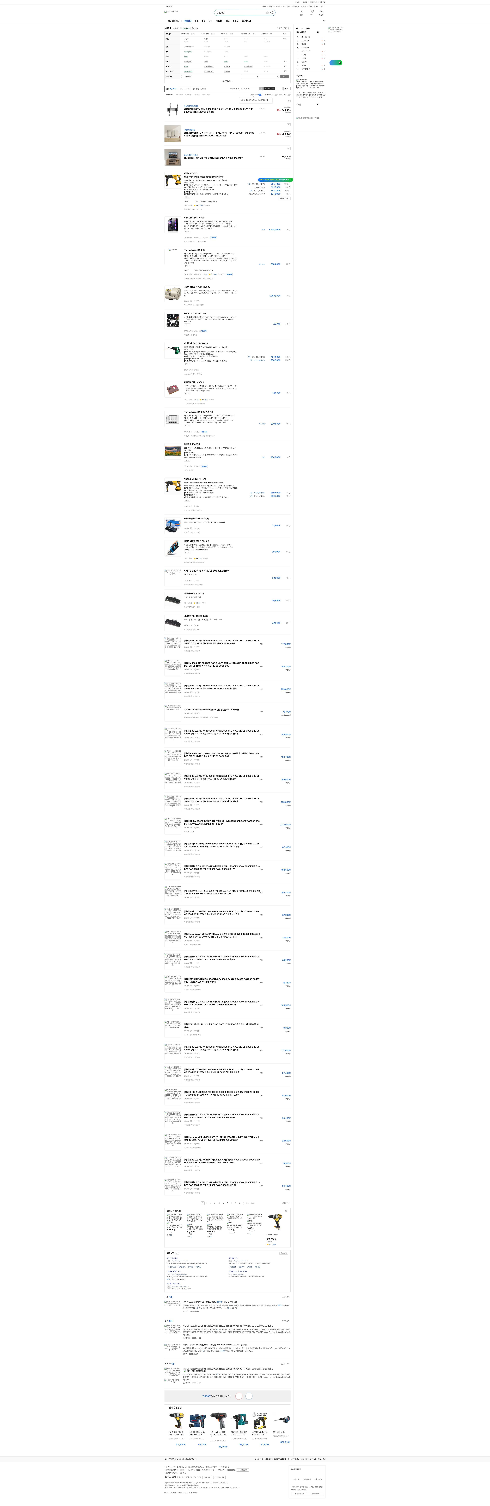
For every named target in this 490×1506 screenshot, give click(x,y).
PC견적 (278, 7)
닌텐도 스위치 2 (307, 51)
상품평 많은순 (206, 95)
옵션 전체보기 (226, 81)
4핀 (235, 317)
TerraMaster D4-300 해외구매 (198, 412)
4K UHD (208, 448)
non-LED (187, 322)
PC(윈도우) (219, 386)
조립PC (271, 7)
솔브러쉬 (208, 547)
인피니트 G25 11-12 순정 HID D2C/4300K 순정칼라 (206, 571)
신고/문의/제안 (307, 1479)
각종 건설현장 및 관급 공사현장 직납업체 (179, 1289)
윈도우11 (304, 62)
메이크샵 (322, 2)
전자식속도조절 (194, 189)
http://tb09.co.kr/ (238, 1274)
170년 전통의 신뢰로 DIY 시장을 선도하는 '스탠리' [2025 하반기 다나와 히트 (317, 85)
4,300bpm (211, 185)
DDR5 (218, 224)
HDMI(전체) (193, 455)
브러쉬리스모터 (189, 183)
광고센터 (313, 1459)
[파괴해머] (230, 46)
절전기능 (206, 258)
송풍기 (186, 291)
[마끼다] (250, 38)
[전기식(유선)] (210, 51)
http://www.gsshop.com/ (179, 1274)
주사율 (214, 448)
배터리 (168, 62)
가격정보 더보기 (281, 184)
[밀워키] (190, 41)
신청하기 (282, 1253)
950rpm (197, 352)
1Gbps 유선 (226, 226)
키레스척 (193, 359)
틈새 (203, 547)
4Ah (220, 486)
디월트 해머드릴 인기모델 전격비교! (205, 202)
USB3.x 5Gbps (228, 254)
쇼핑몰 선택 (233, 89)
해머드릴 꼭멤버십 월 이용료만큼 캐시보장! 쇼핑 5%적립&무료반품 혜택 (250, 1263)
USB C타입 (197, 256)
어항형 (203, 228)
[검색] (272, 13)
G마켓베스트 (172, 1267)
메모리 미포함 (226, 224)
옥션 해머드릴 (233, 1258)
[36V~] (250, 56)
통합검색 (188, 21)
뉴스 (210, 21)
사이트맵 (304, 1459)
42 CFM (204, 319)
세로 (187, 261)
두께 (195, 261)
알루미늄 (219, 258)
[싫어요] (238, 1396)
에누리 (297, 2)
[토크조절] (270, 66)
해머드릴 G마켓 (172, 1258)
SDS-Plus (193, 192)
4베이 (219, 254)
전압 (167, 57)
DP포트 (186, 228)
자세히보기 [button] (207, 1477)
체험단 (316, 7)
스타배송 (190, 1267)
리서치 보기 (171, 39)
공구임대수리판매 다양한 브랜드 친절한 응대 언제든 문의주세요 (247, 1277)
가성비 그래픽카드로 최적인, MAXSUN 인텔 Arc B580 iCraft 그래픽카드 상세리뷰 (215, 1345)
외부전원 (226, 258)
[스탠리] (210, 41)
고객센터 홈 (296, 1479)
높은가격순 (188, 95)
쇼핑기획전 (295, 7)
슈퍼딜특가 (182, 1267)
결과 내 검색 (268, 89)
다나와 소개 (259, 1459)
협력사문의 (322, 1459)
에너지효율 (226, 448)
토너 (185, 522)
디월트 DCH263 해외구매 (195, 479)
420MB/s (209, 256)
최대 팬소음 (213, 319)
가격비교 (184, 89)
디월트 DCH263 (191, 173)
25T (231, 317)
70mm (207, 317)
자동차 (264, 7)
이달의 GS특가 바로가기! (176, 1279)
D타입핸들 (208, 194)
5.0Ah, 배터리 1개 (260, 187)
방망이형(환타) (191, 388)
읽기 (204, 256)
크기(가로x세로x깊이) (225, 455)
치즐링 (212, 189)
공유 (324, 21)
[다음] (324, 32)
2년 (208, 261)
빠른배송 (188, 76)
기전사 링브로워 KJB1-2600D (197, 287)
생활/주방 (224, 34)
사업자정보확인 (242, 1470)
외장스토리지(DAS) (190, 254)
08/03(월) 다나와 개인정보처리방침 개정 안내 (185, 1459)
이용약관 (268, 1459)
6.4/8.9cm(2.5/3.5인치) (206, 254)
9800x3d (305, 40)
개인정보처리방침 (280, 1459)
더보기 (322, 7)
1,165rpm (197, 185)
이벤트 (311, 7)
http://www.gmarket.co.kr (180, 1261)
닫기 (186, 197)
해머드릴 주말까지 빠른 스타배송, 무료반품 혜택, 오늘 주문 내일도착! (187, 1263)
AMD (230, 221)
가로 (232, 258)
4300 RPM (224, 317)
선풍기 (304, 58)
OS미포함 (218, 221)
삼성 (190, 522)
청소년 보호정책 (293, 1459)
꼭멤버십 (198, 1267)
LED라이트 (199, 194)
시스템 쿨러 (188, 317)
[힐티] (250, 41)
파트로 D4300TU (192, 444)
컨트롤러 (194, 386)
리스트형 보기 (277, 88)
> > (199, 278)
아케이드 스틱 (203, 386)
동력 (167, 52)
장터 (203, 21)
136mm (209, 423)
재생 (195, 597)
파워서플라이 (195, 228)
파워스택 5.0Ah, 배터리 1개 (257, 194)
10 (239, 1203)
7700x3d (305, 48)
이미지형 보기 (281, 88)
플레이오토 (313, 2)
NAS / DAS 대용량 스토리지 (203, 270)
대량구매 (213, 238)
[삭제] (267, 12)
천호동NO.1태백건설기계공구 (238, 1271)
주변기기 (187, 386)
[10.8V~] (210, 56)
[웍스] (270, 38)
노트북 (304, 65)
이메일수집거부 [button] (299, 1494)
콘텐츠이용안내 (219, 1477)
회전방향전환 (204, 189)
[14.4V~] (230, 56)
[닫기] (269, 100)
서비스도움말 (318, 1479)
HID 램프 (194, 575)
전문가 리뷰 (186, 1338)
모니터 (304, 55)
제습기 (304, 44)
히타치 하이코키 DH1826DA (196, 343)
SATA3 (199, 258)
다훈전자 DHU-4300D (194, 382)
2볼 (192, 319)
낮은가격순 (179, 95)
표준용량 (206, 522)
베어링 (188, 319)
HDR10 (191, 453)
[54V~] (270, 56)
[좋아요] (249, 1396)
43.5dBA (221, 319)
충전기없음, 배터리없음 (259, 184)
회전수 (191, 185)
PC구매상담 (286, 7)
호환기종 (212, 386)
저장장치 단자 (188, 256)
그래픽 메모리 (210, 226)
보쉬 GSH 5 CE (279, 1432)
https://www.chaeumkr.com (180, 1286)
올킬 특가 (241, 1267)
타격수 (204, 185)
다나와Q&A (246, 21)
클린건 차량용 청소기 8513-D (196, 541)
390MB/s (222, 256)
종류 (167, 47)
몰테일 (305, 2)
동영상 (235, 21)
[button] (301, 13)
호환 (195, 522)
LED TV (187, 448)
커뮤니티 (303, 7)
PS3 (224, 386)
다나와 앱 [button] (169, 7)
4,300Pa (214, 545)
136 (199, 261)
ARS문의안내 (315, 1494)
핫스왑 (212, 258)
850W (225, 221)
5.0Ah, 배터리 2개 (260, 191)
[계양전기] (270, 41)
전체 (171, 89)
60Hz (219, 448)
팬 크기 (201, 317)
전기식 (200, 291)
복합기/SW (205, 34)
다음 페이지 (243, 1203)
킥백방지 (214, 356)
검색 (284, 76)
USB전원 (212, 388)
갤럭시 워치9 (306, 37)
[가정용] (250, 71)
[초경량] (270, 71)
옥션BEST (233, 1267)
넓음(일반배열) (202, 388)
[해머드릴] (210, 46)
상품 (196, 21)
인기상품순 (169, 95)
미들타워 (209, 228)
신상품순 (197, 95)
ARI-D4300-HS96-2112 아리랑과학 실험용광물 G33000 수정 (211, 709)
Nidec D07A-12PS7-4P (195, 313)
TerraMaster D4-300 (194, 250)
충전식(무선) (200, 180)
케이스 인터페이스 (190, 258)
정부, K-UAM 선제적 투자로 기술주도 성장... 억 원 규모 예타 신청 (210, 1302)
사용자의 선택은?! (282, 28)
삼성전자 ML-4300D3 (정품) (197, 616)
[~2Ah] (250, 61)
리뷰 (228, 21)
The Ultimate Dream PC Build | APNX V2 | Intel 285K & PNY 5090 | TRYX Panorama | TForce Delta (228, 1326)
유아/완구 (264, 34)
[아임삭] (230, 41)
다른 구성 (283, 198)
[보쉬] (230, 38)
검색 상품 (199, 89)
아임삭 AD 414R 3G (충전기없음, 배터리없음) (218, 1434)
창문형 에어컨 (306, 69)
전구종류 (187, 575)
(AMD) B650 (208, 221)
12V (203, 545)
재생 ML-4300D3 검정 (194, 593)
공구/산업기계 (245, 34)
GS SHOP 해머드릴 (173, 1271)
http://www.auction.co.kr (241, 1261)
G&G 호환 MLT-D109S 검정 (196, 518)
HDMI (233, 226)
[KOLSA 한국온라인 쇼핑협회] (169, 1498)
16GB (218, 226)
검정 (199, 522)
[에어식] (230, 51)
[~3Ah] (270, 61)
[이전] (321, 32)
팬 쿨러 (195, 317)
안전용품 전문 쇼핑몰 (174, 1284)
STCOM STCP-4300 (194, 218)
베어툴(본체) (223, 180)
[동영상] (178, 175)
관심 (208, 205)
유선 (195, 545)
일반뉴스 (185, 1311)
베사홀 (204, 455)
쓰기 (216, 256)
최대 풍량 (198, 319)
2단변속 (191, 356)
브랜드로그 (197, 238)
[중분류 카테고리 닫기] (190, 33)
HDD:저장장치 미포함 (191, 226)
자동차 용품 (185, 34)
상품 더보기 (285, 1203)
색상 (212, 261)
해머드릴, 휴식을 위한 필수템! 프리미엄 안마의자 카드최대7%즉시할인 (187, 1277)
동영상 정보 (186, 1383)
